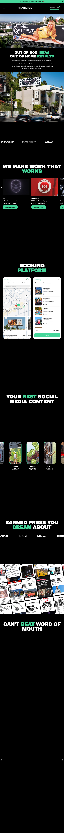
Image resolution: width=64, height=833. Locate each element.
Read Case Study (10, 207)
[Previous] (2, 187)
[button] (62, 1)
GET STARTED (54, 7)
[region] (32, 194)
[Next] (62, 187)
